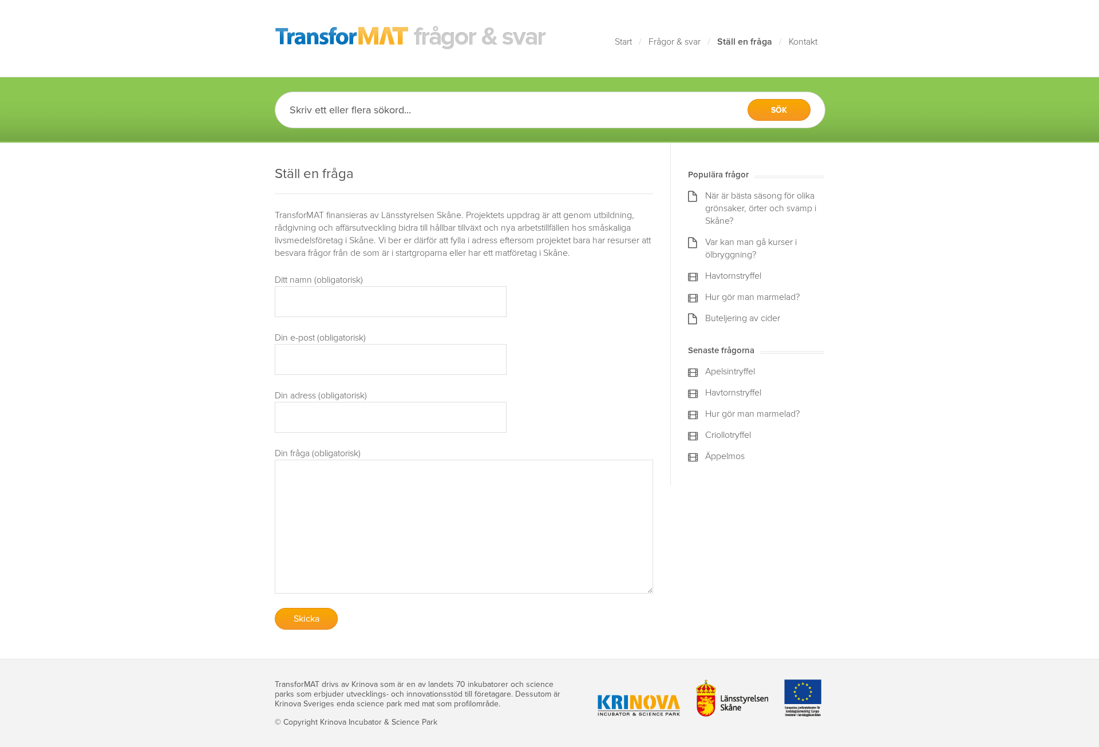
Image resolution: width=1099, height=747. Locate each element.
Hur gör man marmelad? (752, 297)
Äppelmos (725, 456)
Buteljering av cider (742, 318)
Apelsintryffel (730, 371)
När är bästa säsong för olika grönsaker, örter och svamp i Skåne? (760, 208)
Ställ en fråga (744, 42)
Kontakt (803, 42)
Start (623, 42)
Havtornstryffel (733, 276)
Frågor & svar (675, 42)
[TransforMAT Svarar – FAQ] (411, 38)
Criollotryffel (728, 435)
